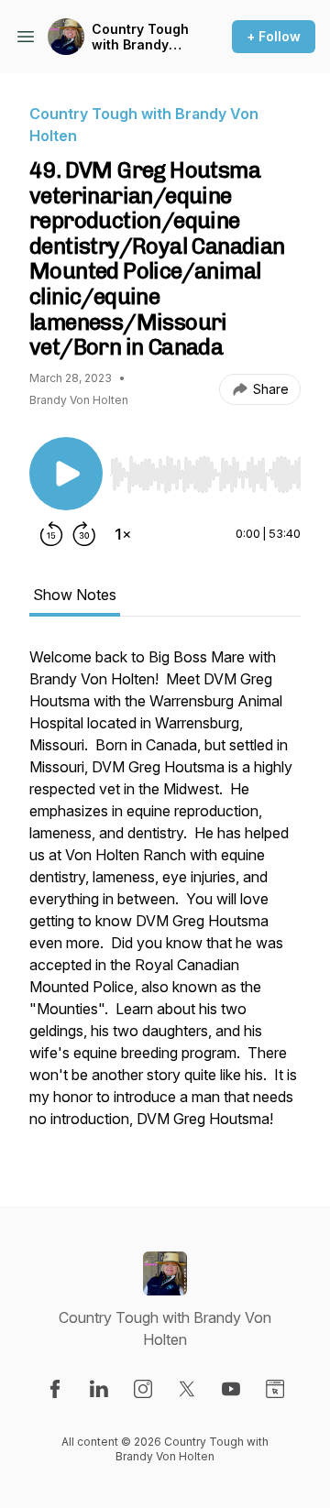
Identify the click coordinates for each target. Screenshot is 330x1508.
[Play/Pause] (66, 473)
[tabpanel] (165, 897)
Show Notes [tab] (74, 594)
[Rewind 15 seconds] (51, 534)
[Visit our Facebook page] (55, 1389)
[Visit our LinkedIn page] (99, 1389)
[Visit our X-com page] (187, 1389)
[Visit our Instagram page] (143, 1389)
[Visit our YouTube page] (231, 1389)
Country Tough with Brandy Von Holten (140, 37)
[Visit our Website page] (275, 1389)
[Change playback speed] (122, 534)
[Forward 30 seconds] (84, 534)
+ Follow (274, 36)
